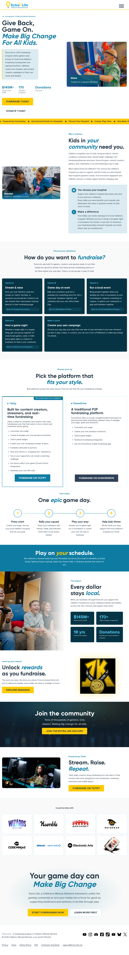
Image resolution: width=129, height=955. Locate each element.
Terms (13, 945)
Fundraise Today (17, 101)
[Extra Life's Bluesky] (119, 934)
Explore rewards (18, 690)
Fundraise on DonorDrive (96, 478)
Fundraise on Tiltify (32, 478)
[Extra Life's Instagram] (90, 934)
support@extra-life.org (72, 945)
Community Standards (50, 945)
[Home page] (17, 5)
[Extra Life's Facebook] (102, 934)
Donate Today (16, 111)
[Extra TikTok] (108, 934)
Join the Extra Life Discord (64, 731)
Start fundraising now (48, 912)
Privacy (5, 945)
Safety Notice (25, 945)
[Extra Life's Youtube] (84, 934)
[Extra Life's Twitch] (113, 934)
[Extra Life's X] (125, 934)
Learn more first (85, 912)
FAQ (36, 945)
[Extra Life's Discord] (96, 934)
